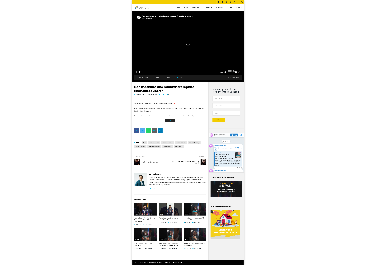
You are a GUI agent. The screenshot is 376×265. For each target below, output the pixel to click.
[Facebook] (218, 2)
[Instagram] (230, 2)
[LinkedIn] (222, 2)
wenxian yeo (178, 147)
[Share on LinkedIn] (160, 130)
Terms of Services (177, 262)
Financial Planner (180, 143)
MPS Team (138, 224)
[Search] (242, 2)
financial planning (194, 143)
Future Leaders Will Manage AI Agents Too (194, 244)
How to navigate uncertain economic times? (185, 162)
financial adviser (154, 143)
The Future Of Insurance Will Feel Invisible (194, 219)
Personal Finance (140, 147)
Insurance (208, 8)
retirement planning (154, 147)
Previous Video (139, 157)
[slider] (178, 72)
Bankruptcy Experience (149, 162)
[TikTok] (234, 2)
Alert (186, 8)
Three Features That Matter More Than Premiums (169, 219)
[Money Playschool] (141, 7)
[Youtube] (226, 2)
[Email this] (154, 130)
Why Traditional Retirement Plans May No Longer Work (168, 244)
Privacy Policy (167, 262)
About (238, 8)
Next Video (202, 157)
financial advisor (167, 143)
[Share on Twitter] (142, 130)
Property (219, 8)
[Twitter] (150, 188)
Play (178, 8)
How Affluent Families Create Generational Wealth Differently (144, 220)
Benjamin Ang (140, 94)
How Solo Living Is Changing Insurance (144, 244)
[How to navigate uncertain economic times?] (203, 162)
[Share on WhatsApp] (148, 130)
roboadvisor (167, 147)
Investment (196, 8)
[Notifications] (238, 2)
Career (229, 8)
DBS (144, 143)
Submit (218, 120)
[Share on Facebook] (136, 130)
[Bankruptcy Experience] (137, 162)
